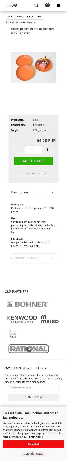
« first (10, 16)
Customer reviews (24, 258)
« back (20, 16)
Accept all (33, 444)
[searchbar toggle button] (36, 5)
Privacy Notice (35, 436)
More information (33, 453)
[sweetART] (10, 5)
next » (30, 16)
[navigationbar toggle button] (58, 5)
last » (39, 16)
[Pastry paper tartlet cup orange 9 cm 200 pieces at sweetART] (33, 66)
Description (19, 192)
